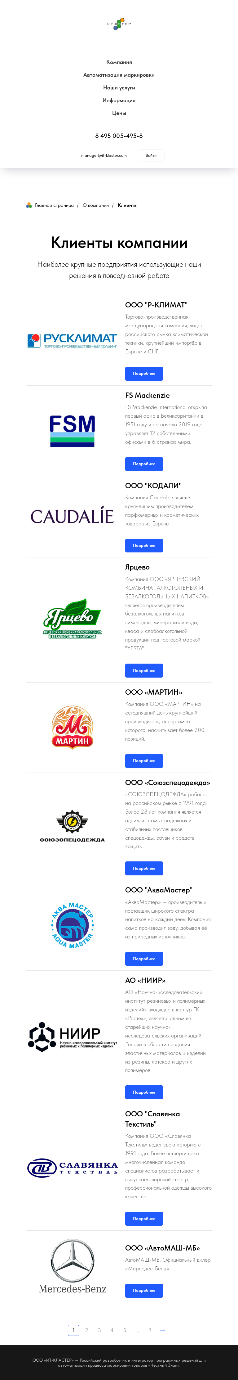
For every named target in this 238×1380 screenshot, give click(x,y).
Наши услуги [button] (119, 87)
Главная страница (54, 205)
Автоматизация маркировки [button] (119, 74)
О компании (96, 205)
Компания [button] (119, 62)
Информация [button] (119, 100)
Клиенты (128, 205)
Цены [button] (119, 113)
